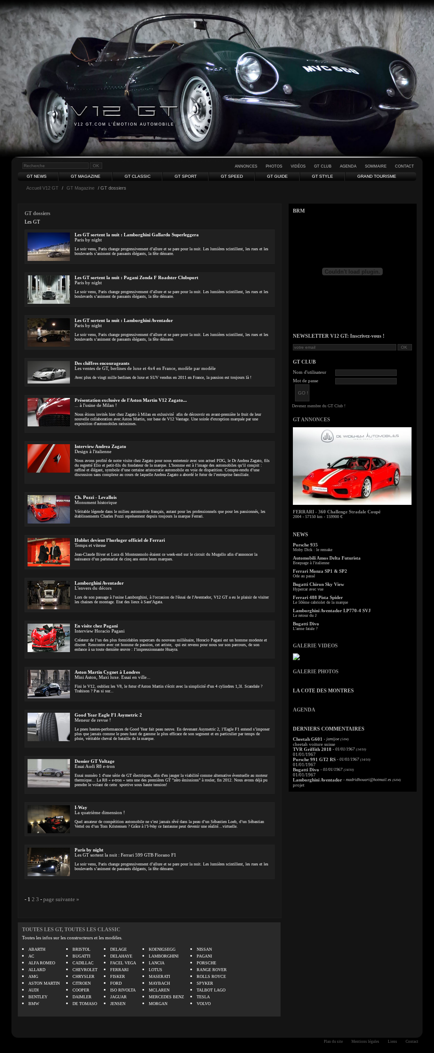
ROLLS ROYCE (211, 976)
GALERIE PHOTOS (316, 672)
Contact (404, 166)
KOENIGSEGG (162, 949)
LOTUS (155, 969)
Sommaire (376, 166)
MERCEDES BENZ (166, 996)
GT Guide (277, 176)
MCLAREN (159, 990)
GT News (37, 176)
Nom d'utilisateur (309, 372)
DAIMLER (82, 996)
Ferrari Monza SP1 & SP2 (320, 571)
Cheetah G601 (308, 739)
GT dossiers (37, 213)
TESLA (203, 996)
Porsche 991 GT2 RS (314, 759)
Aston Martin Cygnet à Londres (107, 672)
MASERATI (159, 976)
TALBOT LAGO (211, 990)
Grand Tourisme (376, 176)
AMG (33, 976)
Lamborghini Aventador (99, 582)
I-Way (81, 807)
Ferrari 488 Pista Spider (318, 597)
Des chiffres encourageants (102, 363)
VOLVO (204, 1003)
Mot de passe (305, 380)
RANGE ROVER (212, 969)
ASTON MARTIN (44, 983)
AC (31, 956)
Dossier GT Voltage (94, 761)
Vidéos (298, 166)
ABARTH (36, 949)
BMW (33, 1003)
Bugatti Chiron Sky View (318, 584)
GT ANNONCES (311, 420)
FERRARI (119, 969)
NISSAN (204, 949)
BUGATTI (81, 956)
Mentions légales (365, 1041)
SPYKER (205, 983)
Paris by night (89, 849)
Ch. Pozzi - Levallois (96, 497)
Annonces (246, 166)
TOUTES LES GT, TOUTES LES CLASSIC (71, 930)
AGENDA (304, 710)
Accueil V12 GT (42, 187)
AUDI (33, 990)
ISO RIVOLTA (123, 990)
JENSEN (117, 1003)
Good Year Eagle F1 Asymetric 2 (108, 714)
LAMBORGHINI (163, 956)
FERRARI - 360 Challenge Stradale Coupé (337, 511)
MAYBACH (159, 983)
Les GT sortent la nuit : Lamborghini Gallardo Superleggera (137, 234)
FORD (116, 983)
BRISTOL (81, 949)
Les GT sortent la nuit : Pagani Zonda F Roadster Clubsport (136, 277)
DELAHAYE (121, 956)
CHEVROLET (84, 969)
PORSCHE (206, 963)
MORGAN (158, 1003)
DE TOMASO (84, 1003)
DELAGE (118, 949)
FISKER (117, 976)
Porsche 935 (305, 544)
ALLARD (36, 969)
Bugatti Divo (306, 623)
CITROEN (81, 983)
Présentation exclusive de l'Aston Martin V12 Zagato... (131, 400)
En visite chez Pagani (96, 625)
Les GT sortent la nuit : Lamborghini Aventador (124, 320)
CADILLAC (83, 963)
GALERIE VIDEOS (315, 646)
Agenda (348, 166)
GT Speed (232, 176)
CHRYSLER (83, 976)
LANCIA (156, 963)
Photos (274, 166)
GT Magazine (85, 176)
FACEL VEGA (123, 963)
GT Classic (137, 176)
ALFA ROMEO (41, 963)
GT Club (322, 166)
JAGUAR (118, 996)
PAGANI (204, 956)
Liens (392, 1041)
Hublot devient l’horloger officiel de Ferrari (120, 540)
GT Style (322, 176)
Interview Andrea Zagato (100, 446)
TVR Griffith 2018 (312, 749)
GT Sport (186, 176)
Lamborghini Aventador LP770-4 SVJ (332, 610)
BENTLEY (37, 996)
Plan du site (333, 1041)
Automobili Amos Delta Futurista (327, 557)
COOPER (80, 990)
